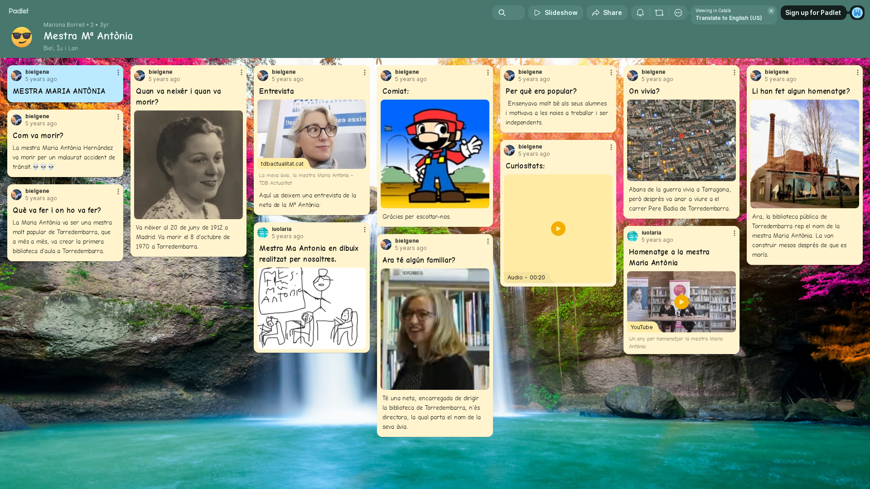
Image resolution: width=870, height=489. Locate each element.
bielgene (37, 72)
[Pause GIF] (482, 201)
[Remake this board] (659, 12)
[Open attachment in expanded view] (188, 164)
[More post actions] (118, 72)
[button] (558, 228)
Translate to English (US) (729, 17)
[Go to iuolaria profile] (262, 232)
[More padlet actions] (678, 12)
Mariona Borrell (64, 25)
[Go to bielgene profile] (16, 75)
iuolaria (281, 229)
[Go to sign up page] (857, 12)
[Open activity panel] (640, 12)
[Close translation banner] (771, 10)
